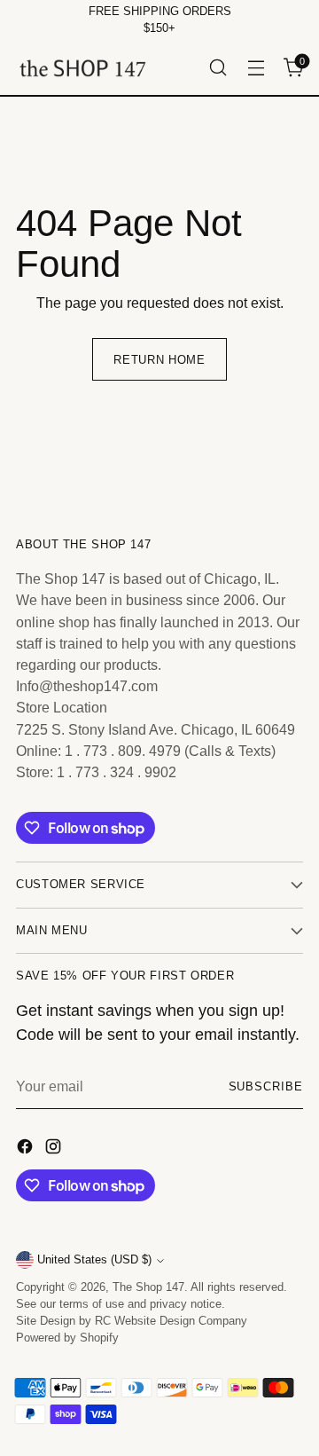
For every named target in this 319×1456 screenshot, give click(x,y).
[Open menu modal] (255, 68)
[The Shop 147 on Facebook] (26, 1149)
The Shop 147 (148, 1287)
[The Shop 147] (82, 68)
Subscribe (266, 1087)
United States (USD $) (94, 1260)
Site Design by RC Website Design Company (131, 1321)
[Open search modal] (217, 68)
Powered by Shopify (67, 1338)
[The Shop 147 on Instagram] (55, 1149)
